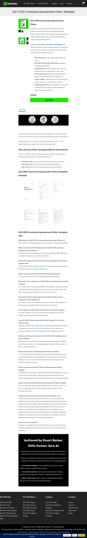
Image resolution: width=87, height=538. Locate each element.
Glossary (25, 516)
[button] (48, 3)
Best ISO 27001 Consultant (8, 510)
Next (28, 41)
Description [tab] (22, 111)
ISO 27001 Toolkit (40, 328)
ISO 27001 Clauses (29, 502)
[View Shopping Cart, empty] (82, 3)
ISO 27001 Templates (29, 513)
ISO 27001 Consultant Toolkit (55, 510)
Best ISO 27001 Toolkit (7, 508)
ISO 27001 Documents (30, 508)
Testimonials (72, 510)
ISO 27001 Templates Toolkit (40, 331)
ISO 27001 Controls (29, 505)
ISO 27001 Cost (5, 505)
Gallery (70, 513)
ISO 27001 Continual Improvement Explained (45, 276)
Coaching (49, 516)
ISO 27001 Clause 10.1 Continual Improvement (32, 269)
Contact (70, 502)
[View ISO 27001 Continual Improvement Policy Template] (21, 40)
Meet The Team (73, 508)
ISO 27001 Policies (29, 510)
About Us (71, 505)
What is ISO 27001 (6, 502)
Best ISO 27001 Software (8, 513)
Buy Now (49, 100)
